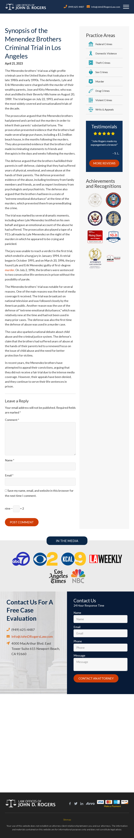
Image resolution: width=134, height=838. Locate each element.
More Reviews (104, 163)
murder (9, 270)
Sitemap (67, 819)
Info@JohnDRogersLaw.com (105, 6)
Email (9, 475)
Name (9, 460)
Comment (12, 420)
